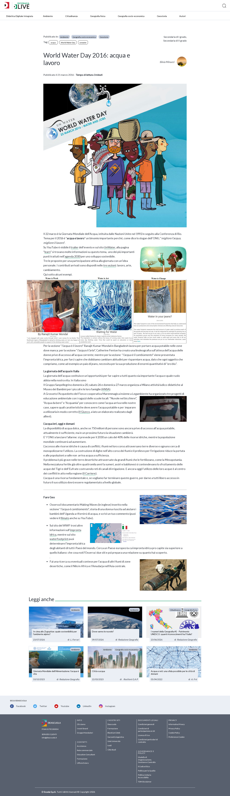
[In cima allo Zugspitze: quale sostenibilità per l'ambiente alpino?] (56, 624)
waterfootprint (59, 539)
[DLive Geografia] (21, 8)
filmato (65, 518)
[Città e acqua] (115, 664)
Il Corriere (89, 473)
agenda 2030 (72, 256)
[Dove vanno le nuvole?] (115, 624)
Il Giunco (84, 411)
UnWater (109, 247)
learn (47, 252)
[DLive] (8, 5)
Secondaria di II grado (175, 40)
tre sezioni (109, 265)
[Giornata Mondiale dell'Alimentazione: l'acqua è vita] (56, 664)
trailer (74, 247)
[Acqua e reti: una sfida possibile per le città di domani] (173, 664)
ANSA (105, 389)
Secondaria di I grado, (175, 36)
